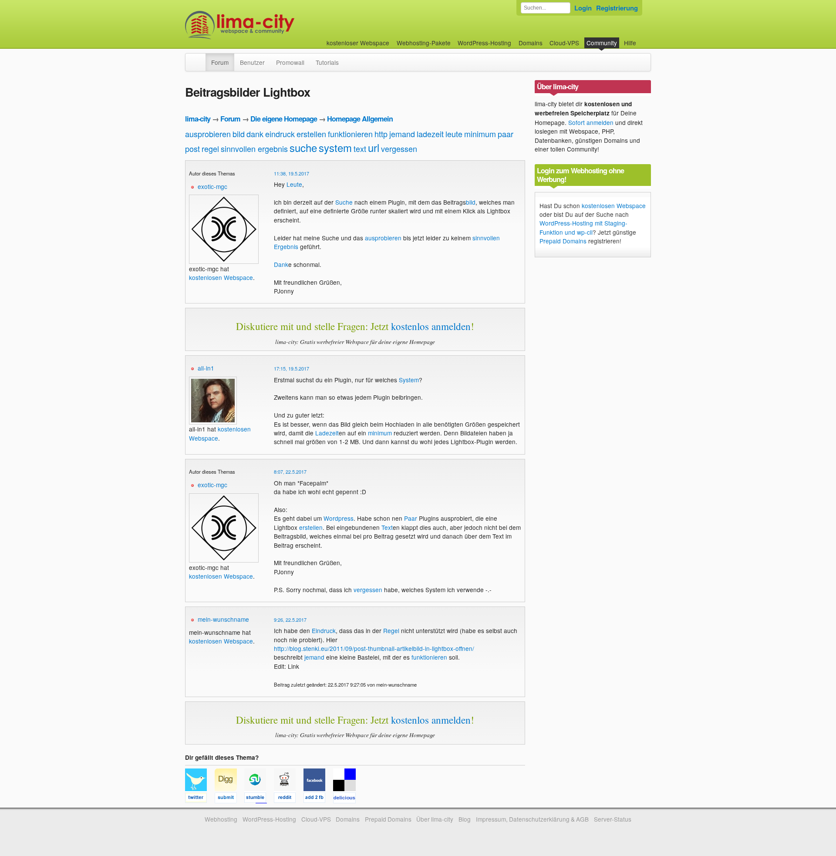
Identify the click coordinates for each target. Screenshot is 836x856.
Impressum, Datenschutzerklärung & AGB (532, 819)
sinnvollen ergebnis (254, 148)
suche (303, 147)
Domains (531, 42)
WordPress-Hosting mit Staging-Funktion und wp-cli (583, 227)
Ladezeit (327, 432)
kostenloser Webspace (358, 42)
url (373, 147)
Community (602, 42)
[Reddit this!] (288, 799)
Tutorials (327, 62)
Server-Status (612, 819)
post (192, 148)
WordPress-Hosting (484, 42)
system (335, 147)
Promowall (290, 62)
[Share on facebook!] (318, 799)
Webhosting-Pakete (424, 42)
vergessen (399, 148)
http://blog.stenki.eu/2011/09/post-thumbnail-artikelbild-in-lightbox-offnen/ (374, 648)
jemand (402, 133)
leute (453, 133)
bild (239, 133)
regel (210, 148)
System (409, 379)
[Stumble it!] (259, 799)
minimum (480, 133)
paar (505, 133)
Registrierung (617, 7)
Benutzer (252, 62)
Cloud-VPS (564, 42)
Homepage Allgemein (360, 119)
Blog (464, 819)
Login (583, 7)
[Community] (200, 58)
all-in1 (206, 368)
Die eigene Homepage (283, 119)
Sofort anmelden (591, 122)
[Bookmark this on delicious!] (347, 799)
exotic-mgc (212, 186)
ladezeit (430, 133)
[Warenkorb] (643, 38)
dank (254, 133)
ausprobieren (208, 133)
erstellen (311, 133)
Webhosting (221, 819)
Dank (281, 264)
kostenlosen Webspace (221, 277)
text (360, 148)
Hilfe (630, 42)
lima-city (197, 119)
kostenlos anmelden (431, 326)
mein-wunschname (223, 619)
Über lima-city (434, 819)
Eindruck (324, 630)
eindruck (280, 133)
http (381, 133)
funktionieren (350, 133)
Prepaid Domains (563, 240)
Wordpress (339, 518)
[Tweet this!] (200, 799)
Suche (344, 202)
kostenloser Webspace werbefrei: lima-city (272, 25)
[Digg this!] (229, 799)
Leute (294, 184)
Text (387, 527)
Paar (410, 518)
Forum (220, 62)
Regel (391, 630)
